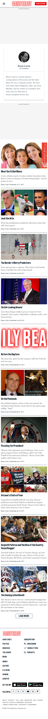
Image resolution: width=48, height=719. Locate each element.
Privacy (40, 700)
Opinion (5, 674)
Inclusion (28, 702)
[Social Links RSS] (33, 692)
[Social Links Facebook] (13, 692)
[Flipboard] (38, 692)
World (5, 662)
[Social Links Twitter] (18, 692)
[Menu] (6, 3)
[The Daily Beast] (21, 3)
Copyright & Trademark (27, 704)
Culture (5, 666)
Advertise (28, 700)
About (4, 700)
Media (4, 657)
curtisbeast (24, 68)
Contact (11, 700)
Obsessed (6, 648)
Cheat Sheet (7, 640)
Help (35, 700)
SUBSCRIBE (40, 4)
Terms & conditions (9, 704)
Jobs (21, 700)
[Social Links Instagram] (23, 692)
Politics (5, 644)
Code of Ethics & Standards (13, 702)
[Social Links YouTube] (28, 692)
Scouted (5, 679)
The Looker (6, 652)
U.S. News (6, 670)
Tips (17, 700)
